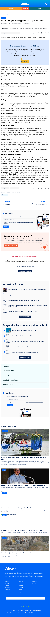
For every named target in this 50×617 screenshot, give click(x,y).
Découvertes (7, 589)
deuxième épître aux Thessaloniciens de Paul (19, 93)
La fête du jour (8, 371)
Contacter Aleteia (13, 612)
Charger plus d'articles (25, 316)
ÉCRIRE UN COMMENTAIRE (25, 271)
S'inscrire (5, 226)
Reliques (4, 515)
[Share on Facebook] (38, 32)
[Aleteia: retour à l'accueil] (25, 4)
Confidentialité (31, 612)
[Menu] (10, 3)
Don (19, 591)
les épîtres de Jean (23, 85)
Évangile (6, 375)
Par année (34, 583)
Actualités (7, 583)
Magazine (21, 587)
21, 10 (14, 174)
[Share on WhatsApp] (48, 32)
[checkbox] (7, 402)
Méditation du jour (10, 380)
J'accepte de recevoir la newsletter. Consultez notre (19, 223)
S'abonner (25, 598)
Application (21, 585)
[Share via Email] (45, 32)
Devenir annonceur (37, 610)
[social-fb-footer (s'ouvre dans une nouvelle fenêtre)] (23, 606)
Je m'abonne (10, 8)
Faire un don (24, 61)
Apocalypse (4, 194)
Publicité (20, 592)
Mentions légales (28, 610)
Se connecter (25, 601)
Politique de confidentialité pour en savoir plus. (34, 402)
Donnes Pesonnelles (22, 612)
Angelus (4, 470)
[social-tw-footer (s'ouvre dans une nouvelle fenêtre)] (26, 606)
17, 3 (10, 174)
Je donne (24, 8)
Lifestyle (7, 585)
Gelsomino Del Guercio (16, 23)
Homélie (4, 537)
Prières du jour (8, 385)
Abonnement (21, 589)
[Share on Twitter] (43, 32)
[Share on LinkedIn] (41, 32)
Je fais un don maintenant (10, 245)
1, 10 (18, 168)
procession (5, 431)
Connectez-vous (30, 266)
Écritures (9, 15)
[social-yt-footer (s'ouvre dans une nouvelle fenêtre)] (21, 606)
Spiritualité (3, 15)
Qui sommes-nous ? (20, 610)
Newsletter (21, 583)
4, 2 (3, 172)
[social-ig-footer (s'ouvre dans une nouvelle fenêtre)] (28, 606)
